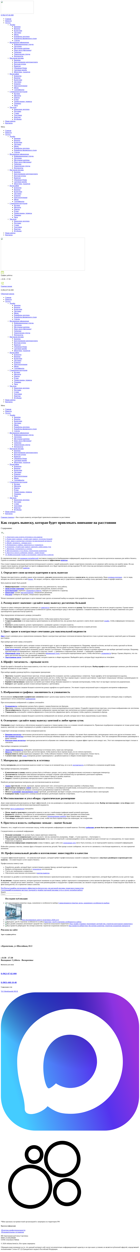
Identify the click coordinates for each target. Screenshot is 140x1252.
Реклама (8, 594)
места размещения (17, 809)
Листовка (17, 32)
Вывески (17, 66)
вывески (26, 568)
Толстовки (18, 115)
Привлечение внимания (14, 589)
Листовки (17, 82)
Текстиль (13, 107)
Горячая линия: (6, 286)
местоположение (27, 592)
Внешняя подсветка (13, 734)
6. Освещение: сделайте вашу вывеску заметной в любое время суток (28, 547)
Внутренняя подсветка (14, 736)
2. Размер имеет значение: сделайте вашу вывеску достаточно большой (28, 539)
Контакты (9, 123)
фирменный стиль (53, 653)
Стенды (17, 40)
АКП (28, 788)
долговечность (78, 765)
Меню (16, 34)
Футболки (18, 119)
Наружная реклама (17, 58)
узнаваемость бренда (33, 590)
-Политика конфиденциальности (13, 1230)
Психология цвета (12, 649)
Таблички (17, 52)
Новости (8, 21)
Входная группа (20, 64)
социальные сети (69, 843)
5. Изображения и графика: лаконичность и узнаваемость (24, 545)
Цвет (3, 636)
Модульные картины (22, 48)
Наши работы (10, 121)
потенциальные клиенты (57, 816)
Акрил (7, 786)
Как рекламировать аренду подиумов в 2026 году (40, 920)
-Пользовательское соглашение (12, 1232)
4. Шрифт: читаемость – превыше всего (18, 543)
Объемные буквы (20, 68)
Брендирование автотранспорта (26, 62)
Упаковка (17, 103)
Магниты (17, 95)
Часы (16, 105)
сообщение (90, 827)
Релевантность (11, 706)
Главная (8, 19)
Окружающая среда (13, 657)
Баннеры (17, 27)
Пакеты (17, 97)
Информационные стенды (24, 44)
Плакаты (17, 84)
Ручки (16, 99)
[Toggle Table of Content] (2, 533)
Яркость (8, 752)
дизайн (106, 621)
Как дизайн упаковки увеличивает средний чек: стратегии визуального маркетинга (101, 924)
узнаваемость (106, 653)
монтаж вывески (43, 873)
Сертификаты (19, 90)
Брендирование (11, 590)
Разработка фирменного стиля (25, 38)
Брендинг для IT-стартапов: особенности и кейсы (62, 922)
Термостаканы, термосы (23, 101)
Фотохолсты (18, 56)
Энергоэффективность (14, 750)
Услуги (7, 23)
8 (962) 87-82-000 (7, 15)
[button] (70, 127)
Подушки (17, 111)
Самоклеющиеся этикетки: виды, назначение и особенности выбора (83, 903)
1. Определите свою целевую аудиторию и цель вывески (23, 537)
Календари (18, 30)
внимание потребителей (29, 558)
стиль (25, 756)
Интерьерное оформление (19, 42)
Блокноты (17, 76)
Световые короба (20, 70)
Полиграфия (14, 74)
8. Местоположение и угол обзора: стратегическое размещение (26, 551)
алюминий (16, 792)
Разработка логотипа (22, 36)
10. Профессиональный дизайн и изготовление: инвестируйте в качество (29, 555)
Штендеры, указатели (22, 72)
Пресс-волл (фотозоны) (22, 50)
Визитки (17, 78)
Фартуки (17, 117)
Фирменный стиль (12, 653)
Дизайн (12, 25)
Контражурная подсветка (15, 740)
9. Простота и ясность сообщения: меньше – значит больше (24, 553)
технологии (37, 869)
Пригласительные (20, 86)
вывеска (64, 560)
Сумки (16, 113)
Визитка (17, 29)
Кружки (17, 93)
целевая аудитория (115, 577)
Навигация (9, 592)
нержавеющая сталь (30, 792)
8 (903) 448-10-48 (9, 982)
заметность (45, 607)
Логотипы (18, 46)
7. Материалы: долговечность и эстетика (18, 549)
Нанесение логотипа (21, 109)
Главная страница (7, 517)
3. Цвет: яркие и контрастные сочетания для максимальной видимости (28, 541)
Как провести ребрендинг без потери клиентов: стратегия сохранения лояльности (99, 926)
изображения (30, 699)
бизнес (30, 579)
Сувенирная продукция (18, 92)
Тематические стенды (22, 54)
